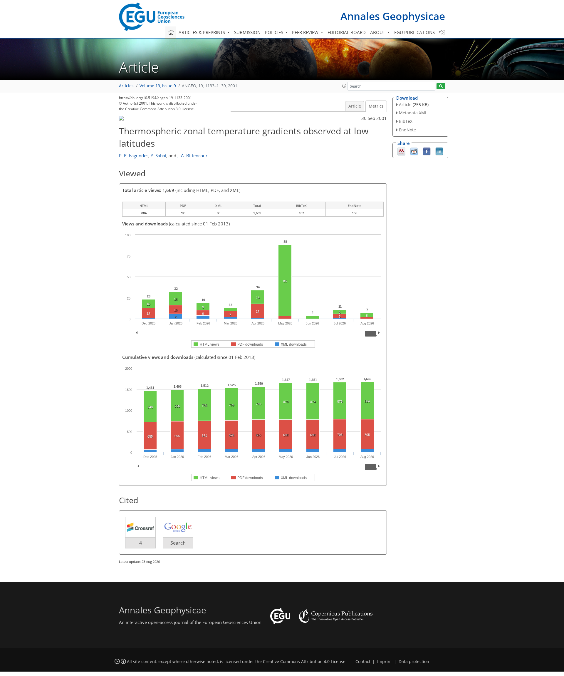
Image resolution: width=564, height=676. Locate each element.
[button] (344, 85)
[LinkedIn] (439, 151)
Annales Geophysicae (392, 16)
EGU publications (414, 32)
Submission (247, 32)
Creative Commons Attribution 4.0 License (304, 661)
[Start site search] (441, 86)
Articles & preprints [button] (202, 32)
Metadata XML (413, 113)
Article (354, 106)
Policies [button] (274, 32)
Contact (362, 661)
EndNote (407, 130)
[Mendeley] (401, 151)
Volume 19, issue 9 (158, 85)
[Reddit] (414, 151)
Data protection (414, 661)
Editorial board (347, 32)
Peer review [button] (306, 32)
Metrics (376, 106)
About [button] (378, 32)
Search (178, 543)
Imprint (384, 661)
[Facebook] (427, 151)
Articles (126, 85)
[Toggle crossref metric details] (140, 527)
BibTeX (405, 121)
